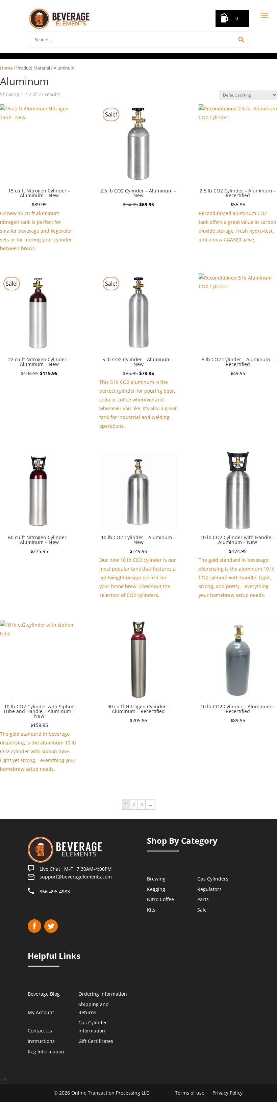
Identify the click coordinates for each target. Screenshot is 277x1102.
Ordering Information (102, 994)
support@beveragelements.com (76, 876)
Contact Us (40, 1030)
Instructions (41, 1041)
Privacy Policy (227, 1093)
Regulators (209, 889)
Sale (202, 910)
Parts (203, 899)
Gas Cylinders (212, 878)
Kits (151, 910)
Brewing (156, 878)
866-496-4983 (55, 891)
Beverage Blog (44, 994)
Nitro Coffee (160, 899)
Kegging (156, 889)
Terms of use (189, 1093)
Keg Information (46, 1051)
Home (6, 68)
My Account (41, 1012)
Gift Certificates (95, 1041)
